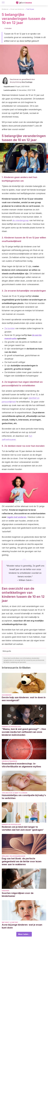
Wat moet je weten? (10, 922)
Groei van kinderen (17, 9)
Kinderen (5, 9)
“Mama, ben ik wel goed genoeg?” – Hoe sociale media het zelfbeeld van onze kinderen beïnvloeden (24, 732)
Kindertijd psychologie (11, 726)
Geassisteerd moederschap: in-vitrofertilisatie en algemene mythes (21, 765)
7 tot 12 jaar (30, 9)
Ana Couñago (27, 82)
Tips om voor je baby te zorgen (14, 793)
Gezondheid (6, 695)
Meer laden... (24, 934)
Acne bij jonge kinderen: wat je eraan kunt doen (22, 926)
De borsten (9, 328)
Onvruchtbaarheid (9, 761)
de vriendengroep (20, 220)
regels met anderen (16, 517)
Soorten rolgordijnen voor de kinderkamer (17, 894)
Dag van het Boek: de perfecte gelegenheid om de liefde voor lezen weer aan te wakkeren (21, 861)
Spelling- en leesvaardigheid (13, 856)
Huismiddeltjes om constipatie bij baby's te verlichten (24, 797)
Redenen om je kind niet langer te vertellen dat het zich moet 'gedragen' (23, 828)
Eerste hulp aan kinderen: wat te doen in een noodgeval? (24, 699)
